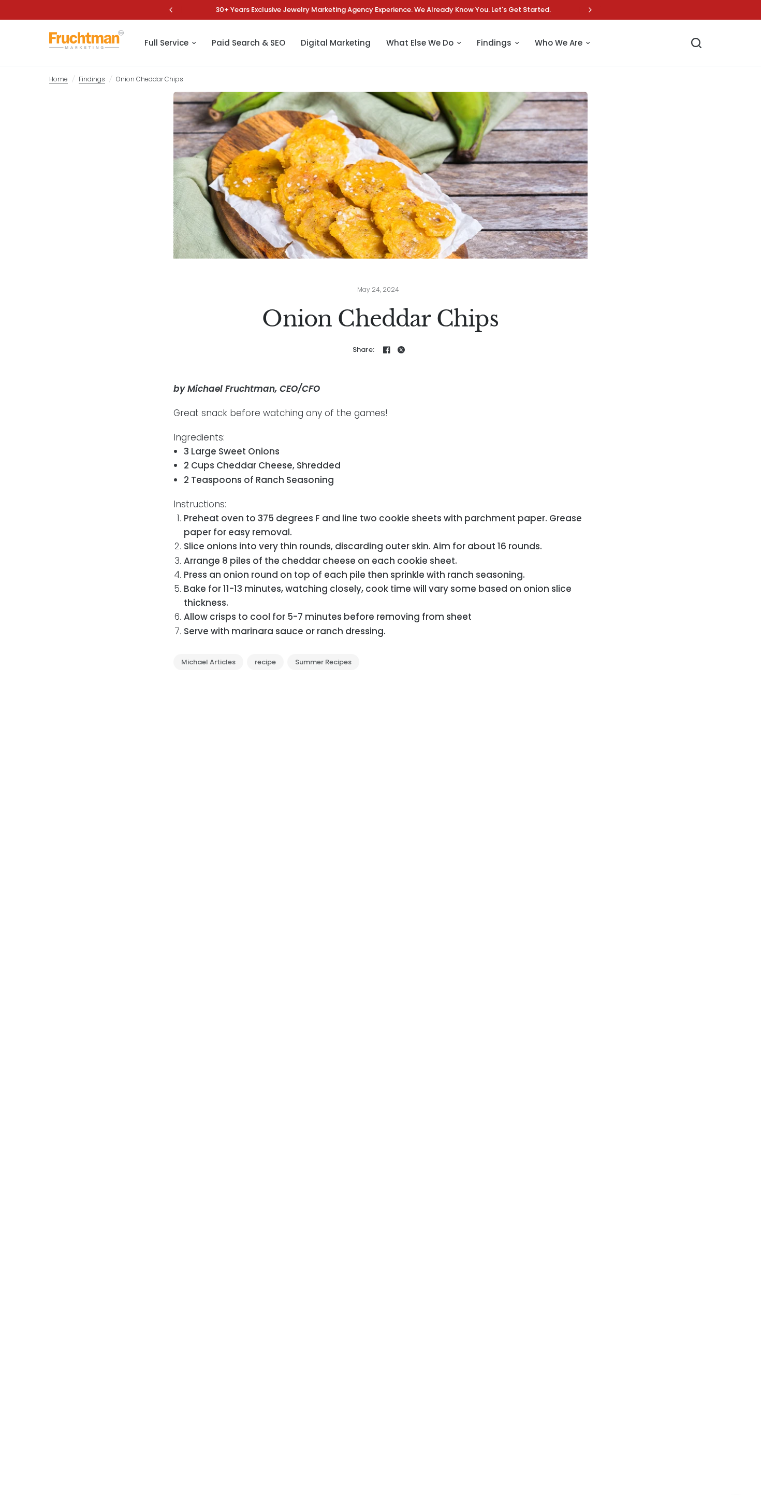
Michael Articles (208, 662)
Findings (92, 79)
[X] (401, 350)
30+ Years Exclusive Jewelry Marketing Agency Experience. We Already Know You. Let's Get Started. (380, 10)
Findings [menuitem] (494, 42)
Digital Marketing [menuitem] (336, 42)
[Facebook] (386, 350)
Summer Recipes (323, 662)
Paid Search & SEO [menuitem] (248, 42)
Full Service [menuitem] (166, 42)
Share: (364, 349)
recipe (265, 662)
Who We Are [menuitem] (558, 42)
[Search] (696, 43)
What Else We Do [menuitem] (419, 42)
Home (58, 79)
